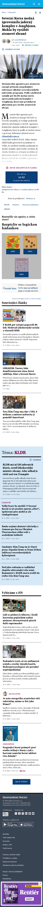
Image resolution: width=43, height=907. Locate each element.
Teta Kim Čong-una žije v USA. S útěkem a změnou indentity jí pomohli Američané (20, 415)
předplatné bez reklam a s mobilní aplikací (18, 189)
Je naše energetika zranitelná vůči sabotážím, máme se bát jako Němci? (21, 701)
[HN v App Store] (26, 824)
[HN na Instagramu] (23, 813)
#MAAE (7, 209)
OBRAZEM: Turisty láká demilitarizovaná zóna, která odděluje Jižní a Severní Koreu (19, 371)
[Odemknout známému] (40, 12)
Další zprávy (21, 782)
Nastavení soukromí (10, 862)
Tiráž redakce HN (9, 837)
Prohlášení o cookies (10, 858)
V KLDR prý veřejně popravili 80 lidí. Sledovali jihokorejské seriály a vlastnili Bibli (21, 328)
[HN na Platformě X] (16, 813)
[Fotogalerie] (4, 363)
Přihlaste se (30, 198)
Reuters (35, 76)
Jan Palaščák (14, 694)
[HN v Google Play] (10, 824)
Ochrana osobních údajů (11, 854)
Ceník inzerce (7, 848)
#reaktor (15, 205)
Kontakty (6, 834)
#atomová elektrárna (30, 205)
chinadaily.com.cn (10, 136)
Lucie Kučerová (20, 40)
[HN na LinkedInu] (26, 813)
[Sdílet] (36, 12)
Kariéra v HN (7, 845)
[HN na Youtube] (33, 813)
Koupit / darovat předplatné (12, 871)
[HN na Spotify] (30, 813)
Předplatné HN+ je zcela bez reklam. (29, 299)
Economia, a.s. (17, 801)
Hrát (13, 251)
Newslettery (7, 879)
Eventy (5, 875)
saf (12, 40)
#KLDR (6, 205)
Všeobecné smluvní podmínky (13, 865)
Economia (6, 841)
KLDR (20, 453)
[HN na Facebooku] (19, 813)
